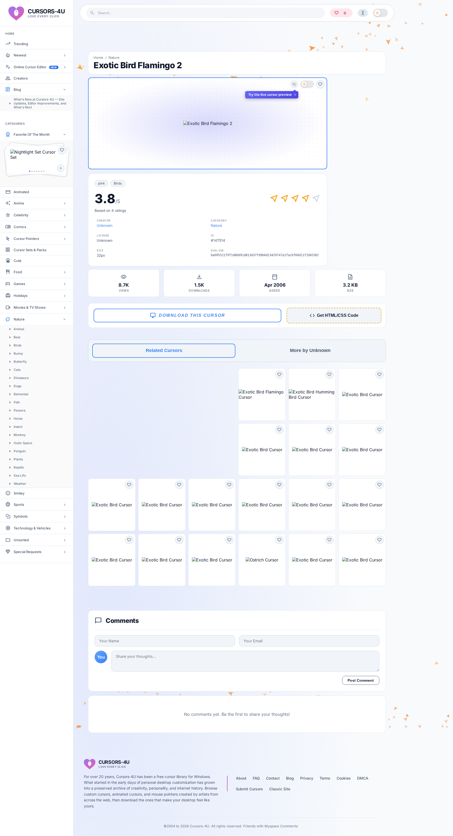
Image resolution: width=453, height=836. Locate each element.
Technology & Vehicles (32, 528)
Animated (21, 192)
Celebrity (21, 215)
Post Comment (361, 680)
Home (98, 57)
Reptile (19, 467)
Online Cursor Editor (35, 67)
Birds (17, 345)
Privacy (306, 778)
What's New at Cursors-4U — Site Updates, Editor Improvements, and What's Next (40, 103)
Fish (17, 402)
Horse (18, 418)
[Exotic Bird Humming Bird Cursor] (312, 394)
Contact (273, 778)
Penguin (20, 451)
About (241, 778)
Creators (21, 78)
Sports (19, 504)
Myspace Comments (281, 826)
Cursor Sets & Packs (30, 250)
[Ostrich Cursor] (262, 560)
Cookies (344, 778)
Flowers (19, 410)
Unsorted (21, 540)
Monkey (20, 435)
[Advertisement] (237, 36)
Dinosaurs (21, 378)
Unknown (104, 225)
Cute (17, 261)
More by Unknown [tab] (310, 350)
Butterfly (20, 362)
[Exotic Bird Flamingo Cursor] (262, 394)
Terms (325, 778)
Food (18, 272)
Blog (17, 89)
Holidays (21, 295)
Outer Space (23, 443)
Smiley (19, 493)
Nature (19, 319)
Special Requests (27, 552)
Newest (20, 55)
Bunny (18, 353)
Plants (18, 459)
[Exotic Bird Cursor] (362, 394)
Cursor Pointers (26, 238)
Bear (17, 337)
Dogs (17, 386)
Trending (21, 44)
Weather (20, 484)
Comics (20, 227)
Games (19, 284)
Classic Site (279, 789)
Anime (19, 203)
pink (101, 183)
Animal (19, 329)
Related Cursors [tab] (164, 350)
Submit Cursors (249, 789)
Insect (18, 427)
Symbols (21, 516)
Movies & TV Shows (30, 307)
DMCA (362, 778)
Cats (17, 370)
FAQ (256, 778)
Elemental (21, 394)
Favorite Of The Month (32, 134)
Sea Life (20, 475)
